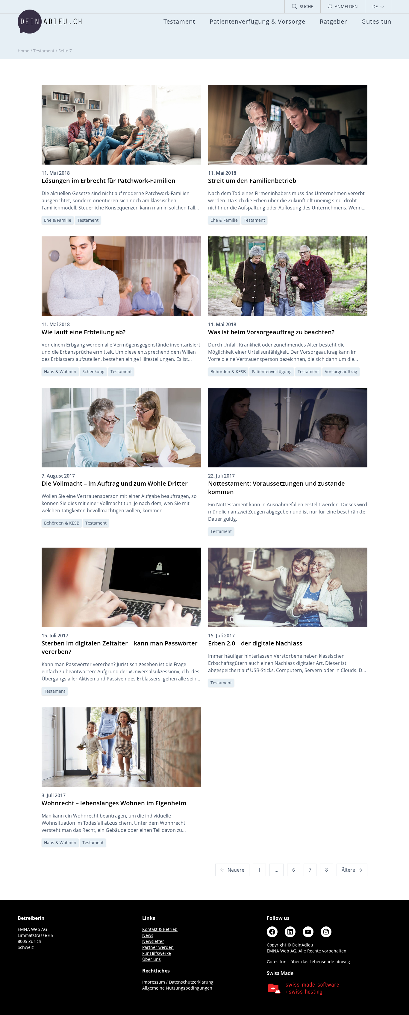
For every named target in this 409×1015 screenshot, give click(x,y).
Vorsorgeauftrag (341, 371)
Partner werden (158, 947)
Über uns (151, 959)
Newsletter (153, 941)
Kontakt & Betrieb (160, 929)
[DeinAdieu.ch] (49, 22)
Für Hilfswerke (156, 953)
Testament (43, 51)
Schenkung (93, 371)
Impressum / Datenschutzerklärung (177, 982)
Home (23, 51)
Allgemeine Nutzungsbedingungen (177, 988)
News (147, 935)
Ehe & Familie (57, 220)
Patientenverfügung (272, 371)
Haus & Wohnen (60, 371)
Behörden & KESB (228, 371)
